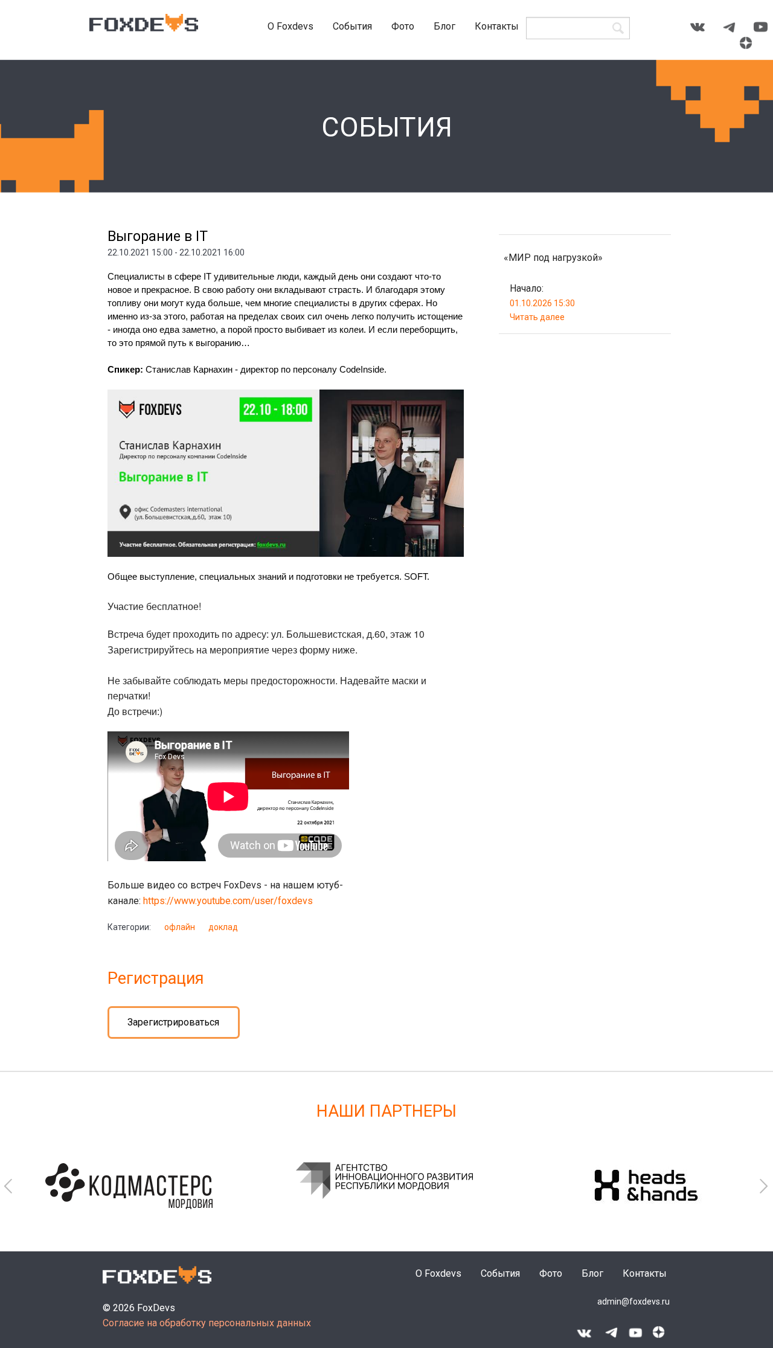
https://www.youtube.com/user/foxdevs (228, 901)
